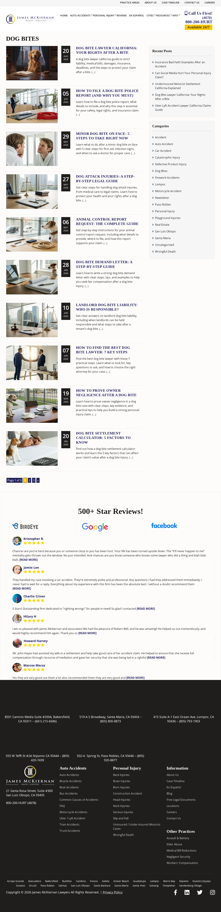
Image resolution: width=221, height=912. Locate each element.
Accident (160, 137)
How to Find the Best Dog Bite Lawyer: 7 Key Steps (103, 350)
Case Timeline (170, 2)
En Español (174, 787)
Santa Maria (163, 238)
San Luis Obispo (165, 231)
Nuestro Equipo (202, 881)
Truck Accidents (70, 831)
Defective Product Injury (170, 164)
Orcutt (32, 885)
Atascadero (34, 881)
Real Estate (162, 225)
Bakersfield (51, 881)
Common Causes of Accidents (79, 800)
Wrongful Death (165, 251)
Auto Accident (164, 144)
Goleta (105, 881)
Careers (210, 2)
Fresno (94, 881)
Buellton (67, 881)
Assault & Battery (178, 838)
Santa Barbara (102, 885)
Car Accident (163, 151)
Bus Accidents (69, 793)
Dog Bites (161, 171)
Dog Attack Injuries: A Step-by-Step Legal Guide (105, 178)
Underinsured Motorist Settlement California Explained (177, 86)
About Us (151, 2)
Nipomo (183, 881)
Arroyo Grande (15, 881)
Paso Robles (163, 204)
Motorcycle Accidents (73, 812)
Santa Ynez (139, 885)
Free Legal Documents (181, 800)
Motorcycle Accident (168, 191)
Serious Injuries (123, 812)
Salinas (63, 885)
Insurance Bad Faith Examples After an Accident (180, 64)
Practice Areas (130, 2)
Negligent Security (178, 857)
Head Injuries (121, 800)
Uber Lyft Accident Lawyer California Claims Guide (183, 108)
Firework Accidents (167, 178)
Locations (173, 806)
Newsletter (162, 198)
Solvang (154, 885)
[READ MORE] (29, 559)
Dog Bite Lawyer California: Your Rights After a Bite (106, 50)
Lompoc (160, 184)
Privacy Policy (113, 892)
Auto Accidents (69, 775)
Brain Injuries (121, 781)
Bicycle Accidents (71, 781)
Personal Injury (165, 211)
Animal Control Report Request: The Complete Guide (107, 221)
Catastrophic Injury (167, 157)
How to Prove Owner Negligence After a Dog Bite (106, 392)
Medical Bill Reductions (181, 850)
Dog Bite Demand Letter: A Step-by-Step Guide (104, 264)
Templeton (169, 885)
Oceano (20, 885)
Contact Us (192, 2)
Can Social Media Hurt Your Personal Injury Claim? (183, 75)
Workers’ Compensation (182, 863)
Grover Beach (121, 881)
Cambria (81, 881)
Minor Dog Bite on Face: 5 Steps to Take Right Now (102, 136)
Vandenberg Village (190, 885)
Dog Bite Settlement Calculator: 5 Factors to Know (103, 437)
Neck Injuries (121, 806)
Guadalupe (139, 881)
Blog (169, 793)
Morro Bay (169, 881)
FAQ (62, 806)
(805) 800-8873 (110, 721)
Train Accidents (69, 824)
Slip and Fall (120, 818)
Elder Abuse (174, 844)
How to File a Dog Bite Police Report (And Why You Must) (107, 93)
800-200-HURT (198, 19)
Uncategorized (164, 245)
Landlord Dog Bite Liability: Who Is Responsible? (107, 307)
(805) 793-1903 (189, 721)
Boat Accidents (69, 787)
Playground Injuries (167, 218)
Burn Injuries (121, 787)
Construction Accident (127, 793)
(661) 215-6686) (46, 721)
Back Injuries (121, 775)
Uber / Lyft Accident (72, 818)
